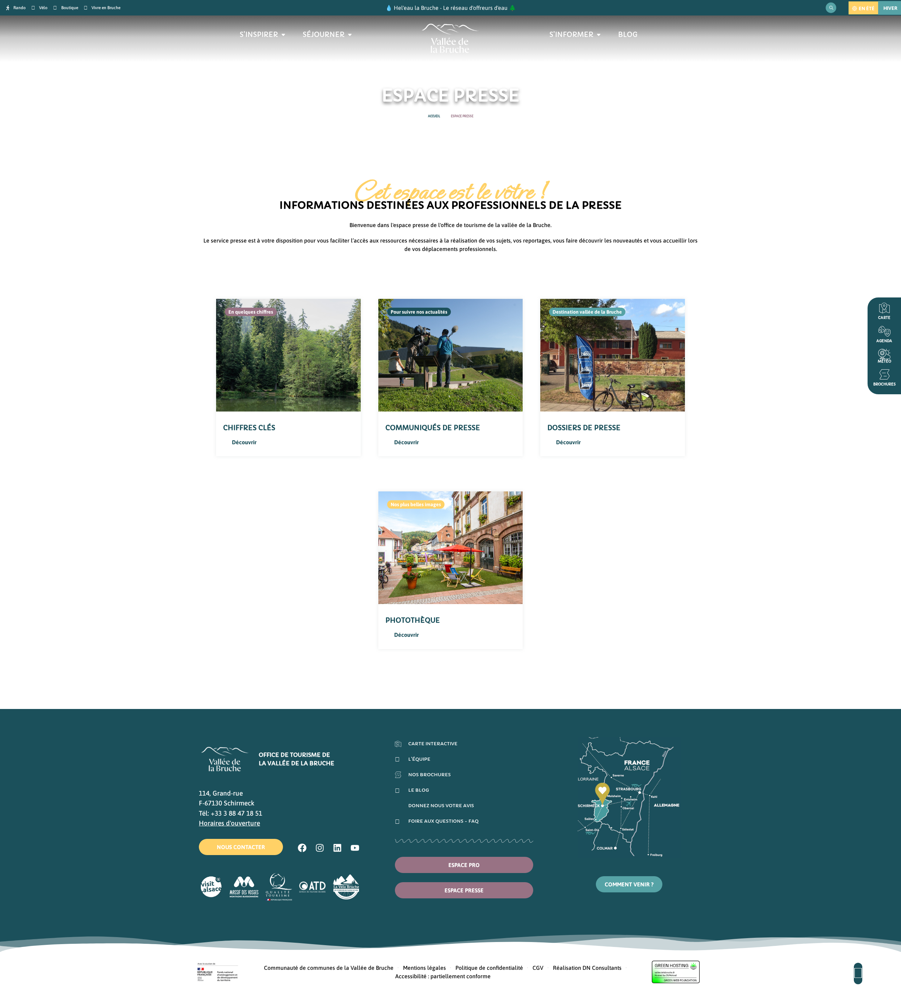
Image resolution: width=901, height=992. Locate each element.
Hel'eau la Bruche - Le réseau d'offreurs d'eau (451, 8)
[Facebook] (302, 848)
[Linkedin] (337, 848)
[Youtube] (355, 848)
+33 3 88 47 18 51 (236, 813)
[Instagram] (320, 848)
